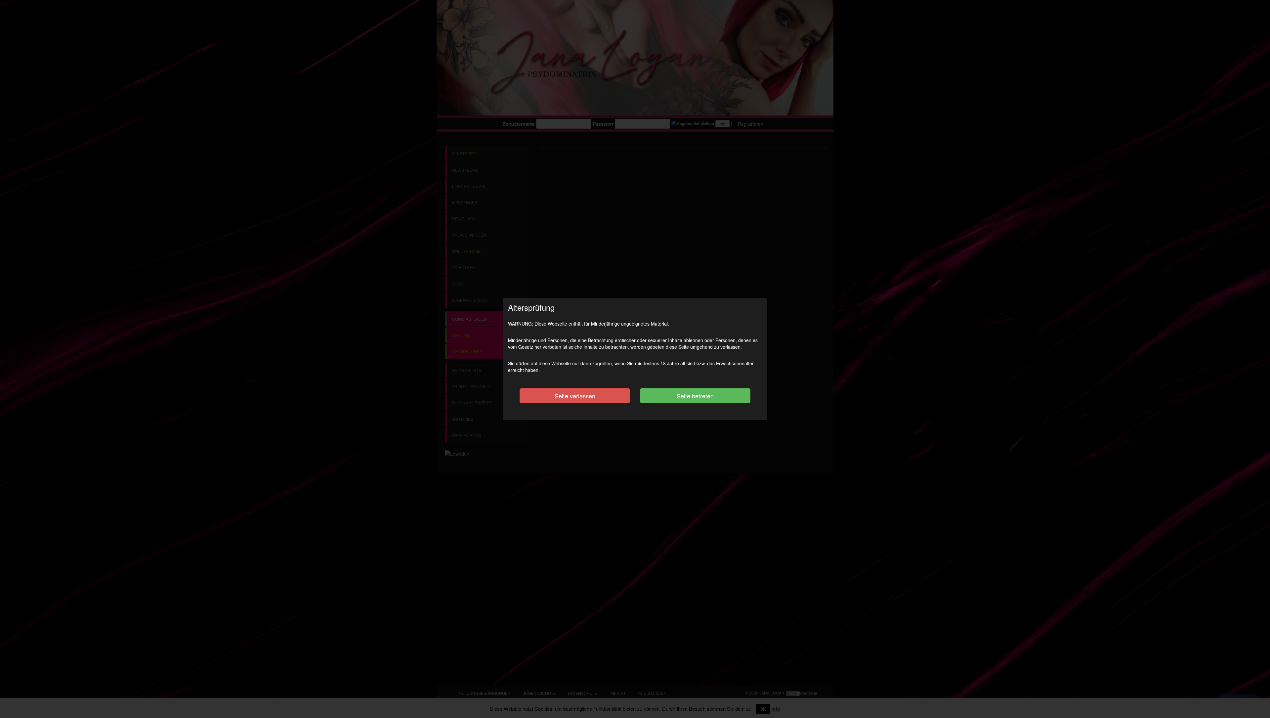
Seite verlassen (575, 395)
